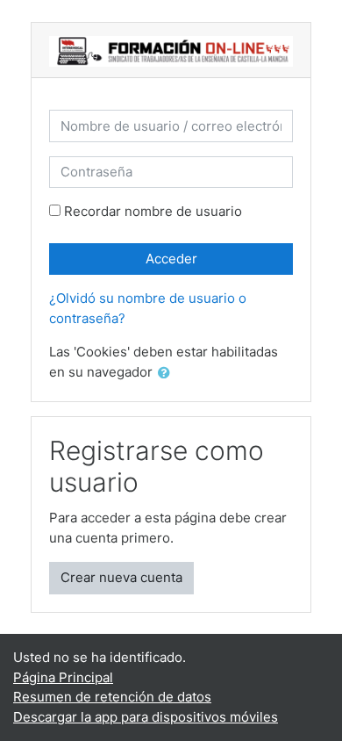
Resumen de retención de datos (112, 696)
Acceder (171, 258)
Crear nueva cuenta (121, 577)
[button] (167, 374)
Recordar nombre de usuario (153, 211)
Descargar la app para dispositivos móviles (145, 717)
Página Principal (63, 677)
